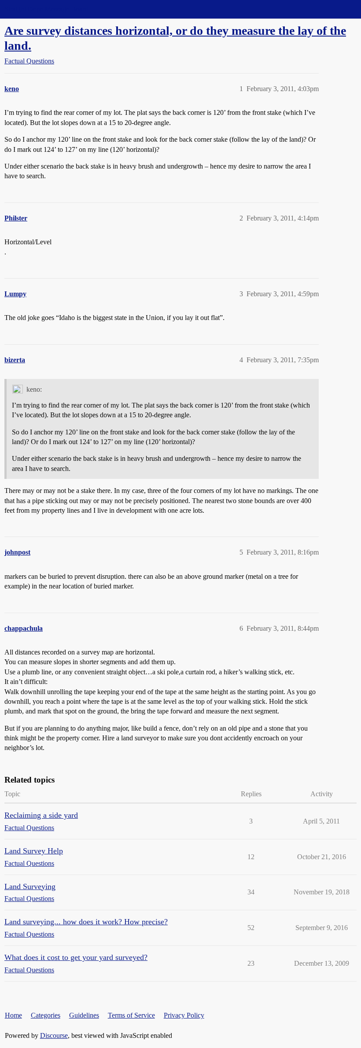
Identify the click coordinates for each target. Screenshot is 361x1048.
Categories (45, 1015)
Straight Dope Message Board (46, 9)
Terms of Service (131, 1015)
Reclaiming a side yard (41, 815)
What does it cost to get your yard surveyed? (75, 957)
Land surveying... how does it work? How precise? (86, 921)
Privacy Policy (184, 1015)
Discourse (54, 1035)
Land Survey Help (33, 850)
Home (13, 1015)
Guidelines (84, 1015)
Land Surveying (29, 886)
